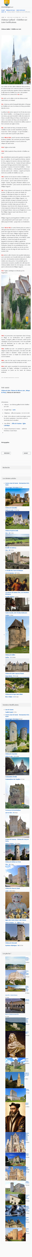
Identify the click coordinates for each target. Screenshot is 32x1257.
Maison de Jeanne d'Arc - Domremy (27, 1197)
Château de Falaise (27, 1182)
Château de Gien (5, 390)
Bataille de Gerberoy (10, 547)
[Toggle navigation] (30, 4)
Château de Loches (27, 1090)
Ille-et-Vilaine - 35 (10, 697)
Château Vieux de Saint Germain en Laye (26, 988)
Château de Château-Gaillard (27, 972)
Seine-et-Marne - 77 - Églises (13, 922)
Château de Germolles (11, 507)
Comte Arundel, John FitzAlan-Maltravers (16, 613)
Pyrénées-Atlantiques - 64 (12, 945)
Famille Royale (9, 712)
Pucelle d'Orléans (9, 596)
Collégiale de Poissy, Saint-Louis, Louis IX (26, 1075)
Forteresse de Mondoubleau (13, 810)
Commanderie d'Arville (11, 776)
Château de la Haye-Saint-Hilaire (14, 694)
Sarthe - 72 (8, 657)
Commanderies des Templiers (13, 779)
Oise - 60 (7, 533)
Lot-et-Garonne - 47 (10, 573)
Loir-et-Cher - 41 (9, 812)
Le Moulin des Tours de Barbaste (14, 570)
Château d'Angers (27, 1154)
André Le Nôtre (27, 1032)
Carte (14, 410)
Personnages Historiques (12, 487)
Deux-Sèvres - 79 (9, 676)
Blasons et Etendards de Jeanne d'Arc (12, 1014)
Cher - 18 (7, 864)
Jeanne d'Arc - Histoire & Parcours (11, 995)
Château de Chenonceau (27, 1000)
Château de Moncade (11, 943)
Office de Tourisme (17, 423)
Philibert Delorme (27, 1104)
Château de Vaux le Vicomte (27, 959)
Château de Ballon (10, 655)
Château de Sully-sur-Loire (18, 390)
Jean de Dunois (9, 709)
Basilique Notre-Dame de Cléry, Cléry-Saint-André (27, 1137)
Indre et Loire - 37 (10, 756)
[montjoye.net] (7, 4)
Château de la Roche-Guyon (27, 1020)
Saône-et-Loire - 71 (10, 510)
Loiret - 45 (3, 17)
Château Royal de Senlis (11, 530)
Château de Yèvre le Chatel (12, 888)
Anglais (7, 615)
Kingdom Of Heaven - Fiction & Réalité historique (27, 1208)
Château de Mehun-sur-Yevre (13, 862)
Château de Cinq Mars (11, 754)
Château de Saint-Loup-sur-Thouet (14, 673)
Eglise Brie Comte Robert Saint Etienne (15, 920)
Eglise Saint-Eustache (27, 1168)
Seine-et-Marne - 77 (10, 843)
